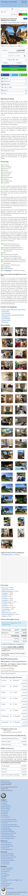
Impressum (17, 894)
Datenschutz (5, 847)
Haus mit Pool (6, 808)
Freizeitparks (5, 871)
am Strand (5, 801)
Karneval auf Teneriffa (8, 855)
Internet (5, 63)
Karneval (4, 876)
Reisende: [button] (13, 59)
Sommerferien (6, 862)
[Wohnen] (7, 332)
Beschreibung (6, 46)
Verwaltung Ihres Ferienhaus (9, 821)
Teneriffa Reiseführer (7, 868)
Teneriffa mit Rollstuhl (8, 831)
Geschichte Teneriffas (8, 888)
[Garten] (7, 477)
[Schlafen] (21, 387)
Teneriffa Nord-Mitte (14, 22)
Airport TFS (5, 587)
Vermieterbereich (6, 842)
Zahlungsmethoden (7, 849)
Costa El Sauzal (6, 313)
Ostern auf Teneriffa (7, 858)
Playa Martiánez (6, 318)
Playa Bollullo (5, 316)
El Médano (5, 594)
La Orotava (5, 605)
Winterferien (5, 864)
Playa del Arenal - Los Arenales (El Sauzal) (13, 315)
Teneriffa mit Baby (7, 829)
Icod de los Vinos (6, 602)
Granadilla (5, 600)
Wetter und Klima (7, 869)
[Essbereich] (7, 365)
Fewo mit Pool (6, 810)
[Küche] (7, 376)
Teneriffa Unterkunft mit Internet (10, 826)
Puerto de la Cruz (6, 612)
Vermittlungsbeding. (7, 846)
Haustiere (19, 63)
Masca (3, 610)
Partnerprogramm (7, 844)
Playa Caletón (5, 311)
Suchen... (24, 14)
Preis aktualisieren (14, 66)
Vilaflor (4, 616)
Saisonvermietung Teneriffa (9, 824)
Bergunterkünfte (6, 806)
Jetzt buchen (14, 69)
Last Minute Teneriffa (7, 853)
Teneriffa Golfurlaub (7, 835)
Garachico (5, 598)
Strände (4, 873)
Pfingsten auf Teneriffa (8, 860)
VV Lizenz (5, 823)
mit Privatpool (6, 817)
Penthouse (5, 813)
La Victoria (24, 22)
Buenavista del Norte (7, 591)
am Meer (4, 803)
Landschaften (5, 875)
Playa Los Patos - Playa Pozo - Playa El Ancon (14, 309)
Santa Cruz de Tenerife (8, 614)
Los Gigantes (5, 609)
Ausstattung (14, 46)
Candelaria (5, 593)
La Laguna (4, 603)
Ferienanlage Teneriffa (8, 838)
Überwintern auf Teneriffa (9, 833)
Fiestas (4, 878)
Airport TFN (5, 589)
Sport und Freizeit (7, 883)
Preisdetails (5, 50)
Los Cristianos (6, 607)
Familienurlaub (6, 828)
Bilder (21, 46)
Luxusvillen (5, 811)
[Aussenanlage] (7, 533)
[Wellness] (21, 466)
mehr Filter (13, 14)
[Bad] (7, 432)
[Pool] (7, 466)
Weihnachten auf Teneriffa (9, 857)
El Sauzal (4, 596)
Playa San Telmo (6, 320)
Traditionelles (6, 885)
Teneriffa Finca (6, 805)
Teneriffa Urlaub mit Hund (9, 819)
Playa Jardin (5, 322)
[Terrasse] (7, 454)
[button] (21, 9)
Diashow (23, 41)
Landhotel (5, 815)
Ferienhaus (5, 22)
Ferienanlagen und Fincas (9, 836)
